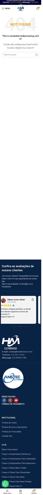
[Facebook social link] (4, 400)
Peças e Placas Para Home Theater (17, 481)
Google (24, 284)
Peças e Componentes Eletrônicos (16, 454)
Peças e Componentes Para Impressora (18, 463)
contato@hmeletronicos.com (17, 352)
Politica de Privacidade (11, 432)
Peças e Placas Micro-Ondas (14, 468)
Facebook (6, 287)
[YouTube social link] (16, 400)
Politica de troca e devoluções (14, 427)
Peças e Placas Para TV (12, 486)
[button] (5, 483)
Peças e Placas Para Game (13, 477)
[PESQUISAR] (36, 54)
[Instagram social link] (10, 400)
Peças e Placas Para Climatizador (16, 472)
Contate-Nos (7, 436)
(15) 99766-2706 (14, 358)
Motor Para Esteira (9, 449)
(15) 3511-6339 (15, 2)
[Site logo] (21, 8)
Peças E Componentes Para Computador (19, 459)
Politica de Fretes (9, 423)
